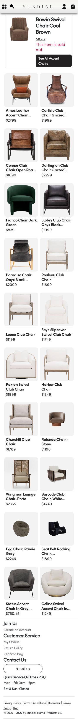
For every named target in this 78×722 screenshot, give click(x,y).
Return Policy (13, 647)
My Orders (11, 641)
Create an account (17, 629)
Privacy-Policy (12, 703)
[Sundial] (37, 6)
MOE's (41, 39)
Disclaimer (54, 703)
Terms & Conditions (34, 703)
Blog (15, 708)
